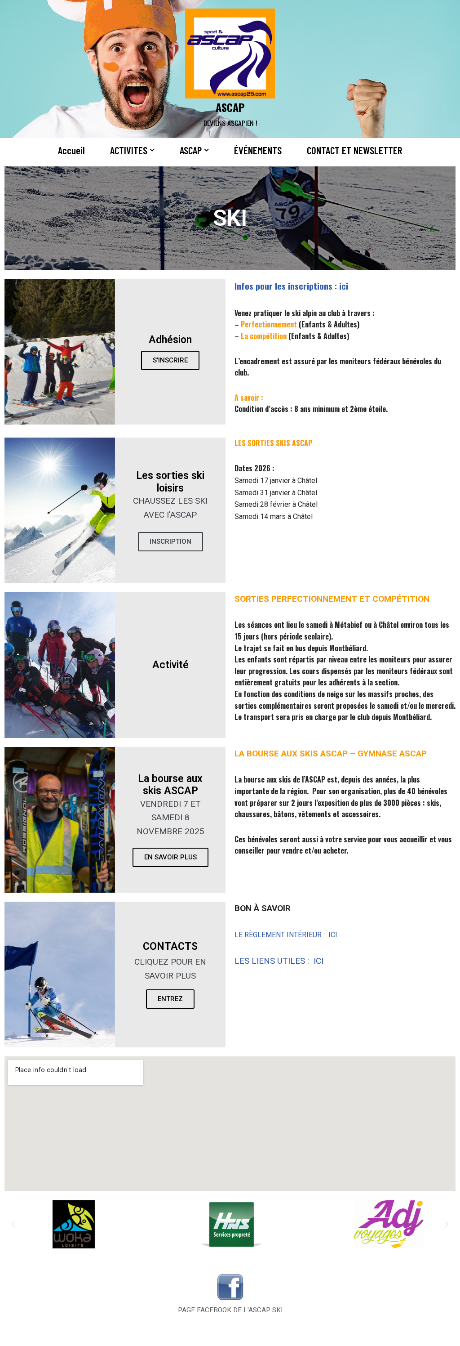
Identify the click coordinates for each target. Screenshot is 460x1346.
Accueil (71, 150)
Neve (15, 1334)
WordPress (99, 1334)
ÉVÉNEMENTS (258, 150)
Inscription (170, 541)
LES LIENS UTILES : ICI (278, 961)
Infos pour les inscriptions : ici (292, 285)
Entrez (170, 999)
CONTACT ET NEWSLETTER (354, 150)
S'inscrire (170, 360)
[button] (152, 150)
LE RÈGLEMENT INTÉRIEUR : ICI (285, 934)
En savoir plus (170, 857)
